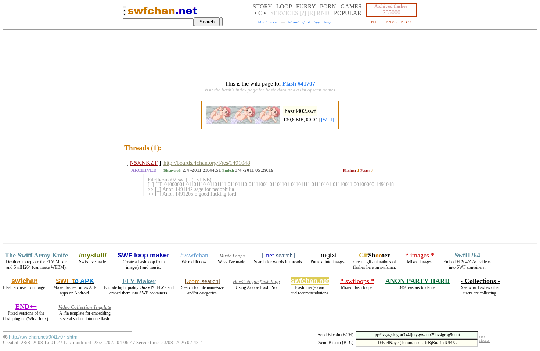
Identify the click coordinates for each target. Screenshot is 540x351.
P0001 (376, 22)
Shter (374, 255)
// (262, 22)
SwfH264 (467, 255)
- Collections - (480, 281)
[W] (324, 119)
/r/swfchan (194, 255)
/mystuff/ (93, 255)
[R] (311, 13)
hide (482, 337)
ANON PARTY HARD (417, 281)
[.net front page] (124, 12)
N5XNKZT (144, 163)
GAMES (351, 6)
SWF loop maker (143, 255)
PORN (328, 6)
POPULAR (347, 13)
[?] (303, 13)
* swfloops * (357, 281)
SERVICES (284, 13)
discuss (484, 341)
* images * (419, 255)
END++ (26, 306)
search (278, 255)
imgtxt (328, 255)
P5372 (405, 22)
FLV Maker (139, 281)
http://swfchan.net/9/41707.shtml (44, 337)
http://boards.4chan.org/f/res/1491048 (206, 163)
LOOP (284, 6)
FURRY (306, 6)
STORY (262, 6)
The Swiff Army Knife (36, 255)
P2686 (391, 22)
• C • (260, 13)
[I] (332, 119)
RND (323, 13)
